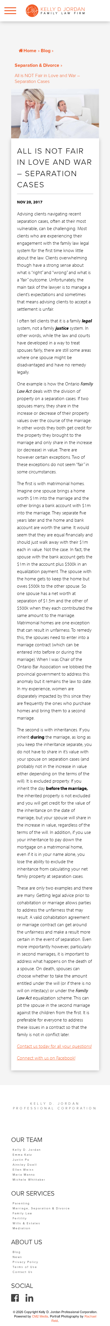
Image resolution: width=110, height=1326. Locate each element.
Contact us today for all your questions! (54, 1046)
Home (29, 51)
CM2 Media (40, 1316)
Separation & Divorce (37, 65)
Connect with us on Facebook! (46, 1058)
